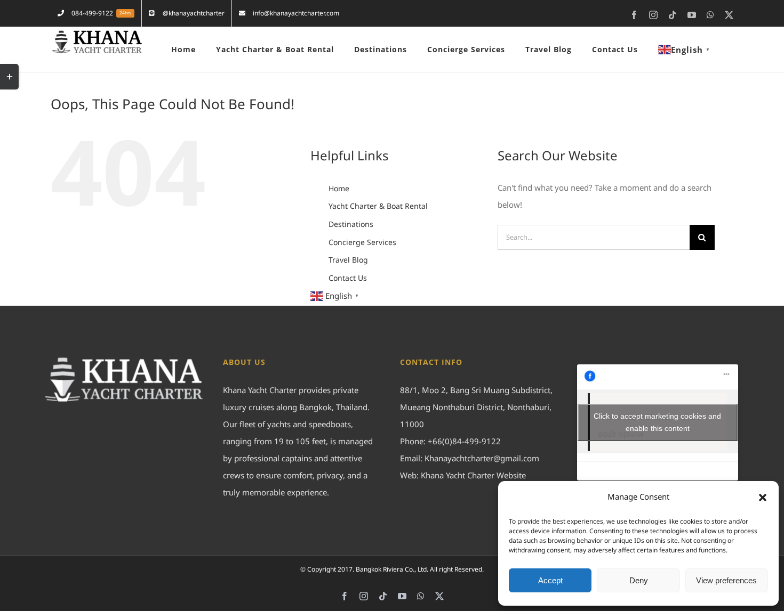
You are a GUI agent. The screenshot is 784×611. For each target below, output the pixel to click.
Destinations (351, 224)
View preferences (726, 580)
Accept (550, 580)
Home (339, 188)
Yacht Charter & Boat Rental (378, 206)
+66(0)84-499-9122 (464, 442)
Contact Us (348, 278)
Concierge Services (362, 242)
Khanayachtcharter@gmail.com (482, 459)
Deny (638, 580)
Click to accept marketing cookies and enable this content (657, 422)
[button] (762, 497)
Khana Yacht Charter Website (473, 476)
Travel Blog (348, 260)
